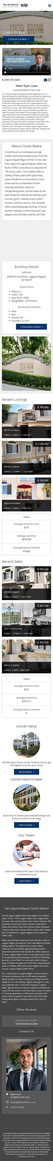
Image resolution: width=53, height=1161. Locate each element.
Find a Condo (25, 825)
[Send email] (45, 79)
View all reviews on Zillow (26, 1023)
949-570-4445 (12, 79)
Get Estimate (25, 771)
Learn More (25, 880)
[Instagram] (49, 79)
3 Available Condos (30, 326)
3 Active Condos (17, 39)
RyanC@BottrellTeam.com (23, 1102)
